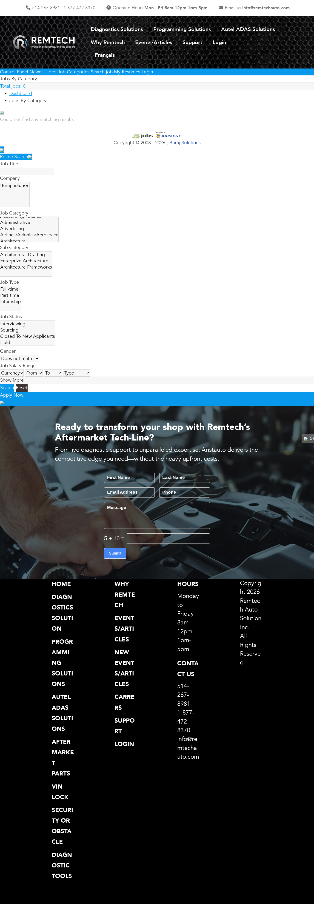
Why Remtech (108, 42)
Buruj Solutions (185, 143)
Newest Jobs (42, 72)
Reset (21, 388)
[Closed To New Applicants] (27, 336)
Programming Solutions (182, 29)
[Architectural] (29, 241)
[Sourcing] (27, 330)
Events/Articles (153, 42)
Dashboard (20, 93)
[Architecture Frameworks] (26, 267)
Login (219, 42)
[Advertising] (29, 229)
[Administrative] (29, 222)
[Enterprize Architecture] (26, 261)
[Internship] (10, 301)
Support (192, 42)
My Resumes (127, 72)
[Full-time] (10, 289)
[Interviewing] (27, 324)
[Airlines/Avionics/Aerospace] (29, 235)
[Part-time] (10, 295)
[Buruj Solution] (14, 185)
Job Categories (73, 72)
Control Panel (14, 72)
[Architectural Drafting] (26, 255)
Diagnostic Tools (62, 865)
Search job (102, 72)
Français (105, 55)
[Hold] (27, 342)
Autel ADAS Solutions (248, 29)
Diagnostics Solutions (117, 29)
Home (61, 584)
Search (7, 388)
